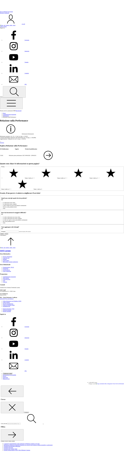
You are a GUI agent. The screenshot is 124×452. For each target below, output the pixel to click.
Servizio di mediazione (8, 303)
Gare (4, 280)
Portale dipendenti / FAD (8, 308)
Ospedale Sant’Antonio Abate (10, 448)
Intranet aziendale (7, 311)
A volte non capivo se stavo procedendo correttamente (15, 220)
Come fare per (6, 258)
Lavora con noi (6, 270)
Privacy (4, 376)
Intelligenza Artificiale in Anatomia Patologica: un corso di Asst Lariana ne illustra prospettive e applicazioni (28, 445)
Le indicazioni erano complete (10, 204)
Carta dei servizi (6, 279)
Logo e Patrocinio (7, 271)
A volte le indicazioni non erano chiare (11, 217)
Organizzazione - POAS (8, 267)
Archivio (2, 142)
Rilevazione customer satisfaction (10, 261)
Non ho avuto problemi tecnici (10, 207)
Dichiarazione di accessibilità (9, 375)
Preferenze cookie (7, 373)
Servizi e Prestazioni (7, 256)
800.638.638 (18, 110)
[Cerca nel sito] (14, 92)
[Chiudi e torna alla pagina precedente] (12, 407)
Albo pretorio (6, 278)
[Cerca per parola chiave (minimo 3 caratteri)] (12, 391)
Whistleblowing (6, 306)
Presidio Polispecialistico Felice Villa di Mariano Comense (17, 450)
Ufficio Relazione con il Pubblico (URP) (12, 301)
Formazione (5, 268)
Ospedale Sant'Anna (8, 447)
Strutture (5, 259)
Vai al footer (10, 11)
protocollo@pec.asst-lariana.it (6, 298)
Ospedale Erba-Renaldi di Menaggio (12, 446)
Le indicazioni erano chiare (9, 202)
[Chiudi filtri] (12, 435)
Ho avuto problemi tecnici (9, 221)
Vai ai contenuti (3, 11)
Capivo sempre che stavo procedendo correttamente (14, 205)
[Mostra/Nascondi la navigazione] (11, 103)
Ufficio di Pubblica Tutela (9, 305)
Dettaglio (3, 231)
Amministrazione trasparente (9, 276)
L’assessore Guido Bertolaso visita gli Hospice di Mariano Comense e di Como (22, 443)
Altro (4, 208)
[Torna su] (11, 246)
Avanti (6, 233)
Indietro (2, 233)
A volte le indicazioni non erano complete (12, 218)
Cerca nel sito (4, 423)
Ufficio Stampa (6, 302)
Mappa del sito (6, 378)
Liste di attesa (6, 260)
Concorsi (5, 282)
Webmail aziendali (7, 310)
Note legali (5, 377)
